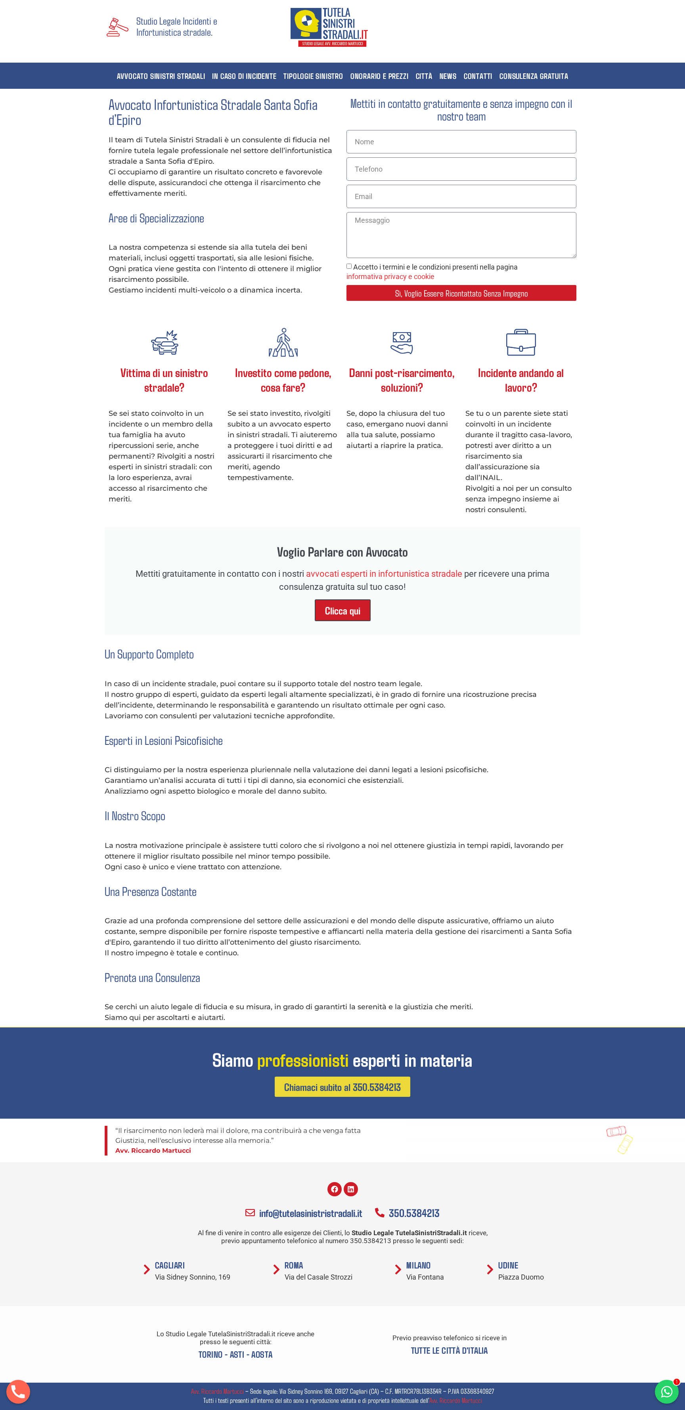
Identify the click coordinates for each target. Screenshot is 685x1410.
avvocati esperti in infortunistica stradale (384, 574)
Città (424, 75)
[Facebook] (334, 1189)
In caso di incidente (244, 75)
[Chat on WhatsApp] (667, 1392)
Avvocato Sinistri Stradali (161, 75)
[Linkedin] (351, 1189)
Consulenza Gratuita (533, 75)
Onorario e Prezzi (379, 75)
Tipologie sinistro (313, 75)
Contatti (478, 75)
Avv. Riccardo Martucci (217, 1391)
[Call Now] (18, 1392)
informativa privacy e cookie (390, 276)
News (448, 75)
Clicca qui (342, 610)
